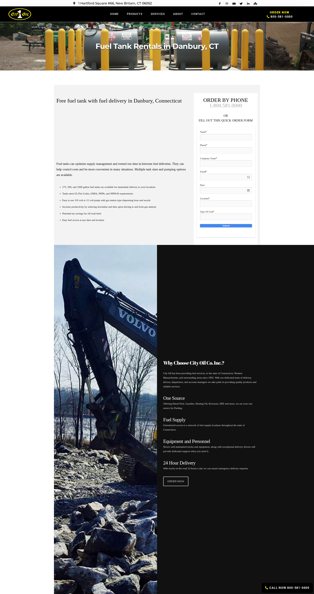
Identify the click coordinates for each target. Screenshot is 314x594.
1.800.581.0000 (225, 105)
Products (134, 14)
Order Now (175, 481)
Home (114, 14)
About (178, 14)
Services (158, 14)
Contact (198, 14)
